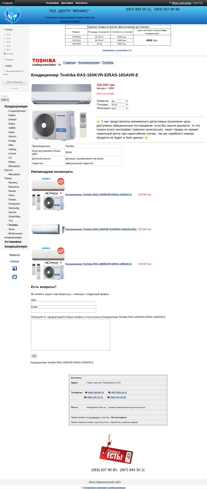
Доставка (67, 3)
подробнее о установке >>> (117, 50)
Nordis (12, 191)
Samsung (13, 208)
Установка (52, 3)
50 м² (8, 50)
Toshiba (13, 225)
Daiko (11, 123)
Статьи (14, 261)
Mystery (13, 182)
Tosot (11, 229)
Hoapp (12, 140)
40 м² (8, 46)
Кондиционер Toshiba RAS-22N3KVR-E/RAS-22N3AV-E (98, 194)
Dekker (12, 119)
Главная (7, 3)
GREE (12, 128)
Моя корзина (181, 3)
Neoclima (13, 186)
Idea (10, 145)
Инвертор (9, 59)
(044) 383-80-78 (96, 392)
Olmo (11, 195)
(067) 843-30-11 (119, 392)
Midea (11, 162)
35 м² (8, 42)
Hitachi (12, 136)
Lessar (12, 153)
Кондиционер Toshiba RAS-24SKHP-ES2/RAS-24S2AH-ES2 (101, 229)
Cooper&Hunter (17, 111)
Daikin (12, 115)
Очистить (14, 88)
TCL (10, 220)
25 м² (8, 38)
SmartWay (14, 216)
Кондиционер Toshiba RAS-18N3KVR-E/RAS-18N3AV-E (98, 264)
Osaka (12, 199)
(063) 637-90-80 (118, 397)
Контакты (82, 3)
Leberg (12, 149)
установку (93, 417)
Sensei (12, 212)
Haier (11, 132)
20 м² (8, 34)
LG (10, 157)
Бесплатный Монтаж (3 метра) (13, 72)
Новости (14, 254)
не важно (9, 53)
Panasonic (14, 203)
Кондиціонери (16, 106)
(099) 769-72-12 (95, 397)
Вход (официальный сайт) (105, 482)
